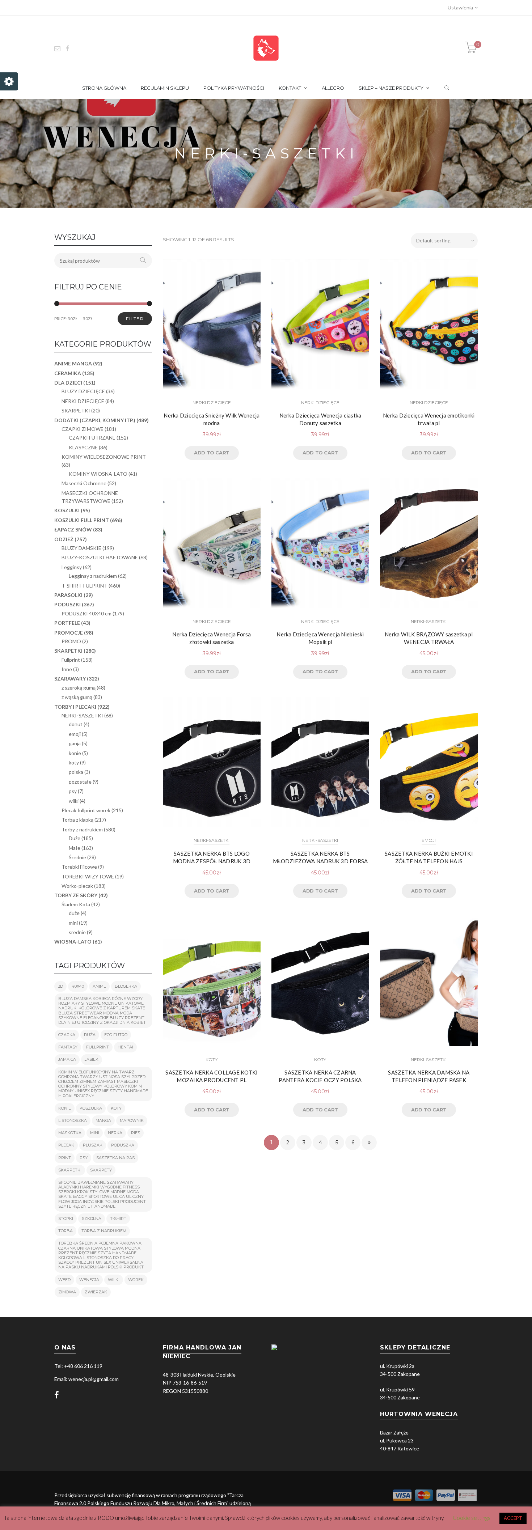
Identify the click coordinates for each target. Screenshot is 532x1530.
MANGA (103, 1120)
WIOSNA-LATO (73, 941)
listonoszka (72, 1120)
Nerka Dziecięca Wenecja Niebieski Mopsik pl (320, 638)
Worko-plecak (77, 886)
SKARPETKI (76, 410)
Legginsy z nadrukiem (93, 576)
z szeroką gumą (79, 688)
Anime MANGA (73, 363)
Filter (135, 318)
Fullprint (71, 660)
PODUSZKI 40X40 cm (86, 613)
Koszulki (67, 510)
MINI (94, 1132)
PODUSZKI (67, 604)
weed (64, 1279)
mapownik (132, 1120)
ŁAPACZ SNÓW (73, 529)
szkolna (91, 1218)
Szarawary (70, 678)
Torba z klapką (77, 820)
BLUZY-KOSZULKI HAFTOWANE (100, 557)
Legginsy (72, 567)
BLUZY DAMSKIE (81, 548)
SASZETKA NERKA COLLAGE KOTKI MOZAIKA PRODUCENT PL (211, 1076)
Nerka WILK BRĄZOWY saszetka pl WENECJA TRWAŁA (429, 638)
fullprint (97, 1047)
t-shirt (118, 1218)
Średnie (77, 857)
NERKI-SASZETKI (429, 621)
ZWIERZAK (96, 1291)
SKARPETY (101, 1170)
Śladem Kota (76, 904)
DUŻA (90, 1034)
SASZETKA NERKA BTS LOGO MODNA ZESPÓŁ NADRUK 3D (212, 857)
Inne (67, 669)
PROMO (71, 641)
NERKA (115, 1132)
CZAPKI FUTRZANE (92, 438)
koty (212, 1059)
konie (75, 753)
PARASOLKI (68, 595)
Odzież (63, 539)
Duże (74, 838)
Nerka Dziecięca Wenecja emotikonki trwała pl (429, 419)
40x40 (78, 986)
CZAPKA (66, 1034)
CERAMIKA (67, 373)
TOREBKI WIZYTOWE (88, 876)
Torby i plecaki (75, 707)
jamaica (67, 1059)
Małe (74, 848)
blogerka (126, 986)
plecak (66, 1145)
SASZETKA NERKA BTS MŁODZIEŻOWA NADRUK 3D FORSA (320, 857)
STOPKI (65, 1218)
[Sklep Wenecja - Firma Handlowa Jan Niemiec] (266, 47)
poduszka (122, 1145)
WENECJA (89, 1279)
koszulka (91, 1108)
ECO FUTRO (115, 1034)
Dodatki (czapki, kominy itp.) (94, 420)
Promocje (68, 633)
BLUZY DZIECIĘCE (83, 391)
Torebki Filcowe (79, 867)
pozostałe (80, 782)
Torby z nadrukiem (82, 829)
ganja (75, 743)
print (64, 1157)
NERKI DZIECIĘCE (212, 402)
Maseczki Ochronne (84, 483)
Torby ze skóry (75, 895)
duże (74, 913)
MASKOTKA (69, 1132)
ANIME (99, 986)
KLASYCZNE (83, 447)
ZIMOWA (67, 1291)
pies (135, 1132)
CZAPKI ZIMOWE (83, 429)
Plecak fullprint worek (86, 810)
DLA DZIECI (68, 383)
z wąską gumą (77, 697)
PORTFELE (67, 623)
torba (65, 1230)
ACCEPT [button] (513, 1518)
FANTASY (67, 1047)
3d (60, 986)
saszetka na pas (115, 1157)
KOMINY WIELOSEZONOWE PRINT (104, 457)
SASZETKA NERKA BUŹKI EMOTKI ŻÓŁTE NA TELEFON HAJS (429, 857)
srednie (77, 932)
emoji (429, 840)
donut (76, 724)
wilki (74, 801)
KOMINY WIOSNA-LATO (98, 474)
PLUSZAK (92, 1145)
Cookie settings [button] (471, 1517)
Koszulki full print (81, 520)
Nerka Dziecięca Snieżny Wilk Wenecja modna (211, 419)
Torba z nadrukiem (103, 1230)
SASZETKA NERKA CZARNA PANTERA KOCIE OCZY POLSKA (320, 1076)
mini (73, 923)
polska (76, 772)
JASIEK (91, 1059)
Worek (136, 1279)
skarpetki (69, 1170)
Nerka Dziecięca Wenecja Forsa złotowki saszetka (211, 638)
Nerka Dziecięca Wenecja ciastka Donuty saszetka (320, 419)
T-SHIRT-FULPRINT (84, 585)
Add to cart (211, 452)
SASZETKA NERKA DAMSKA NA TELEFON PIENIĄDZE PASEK (428, 1076)
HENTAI (125, 1047)
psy (73, 791)
